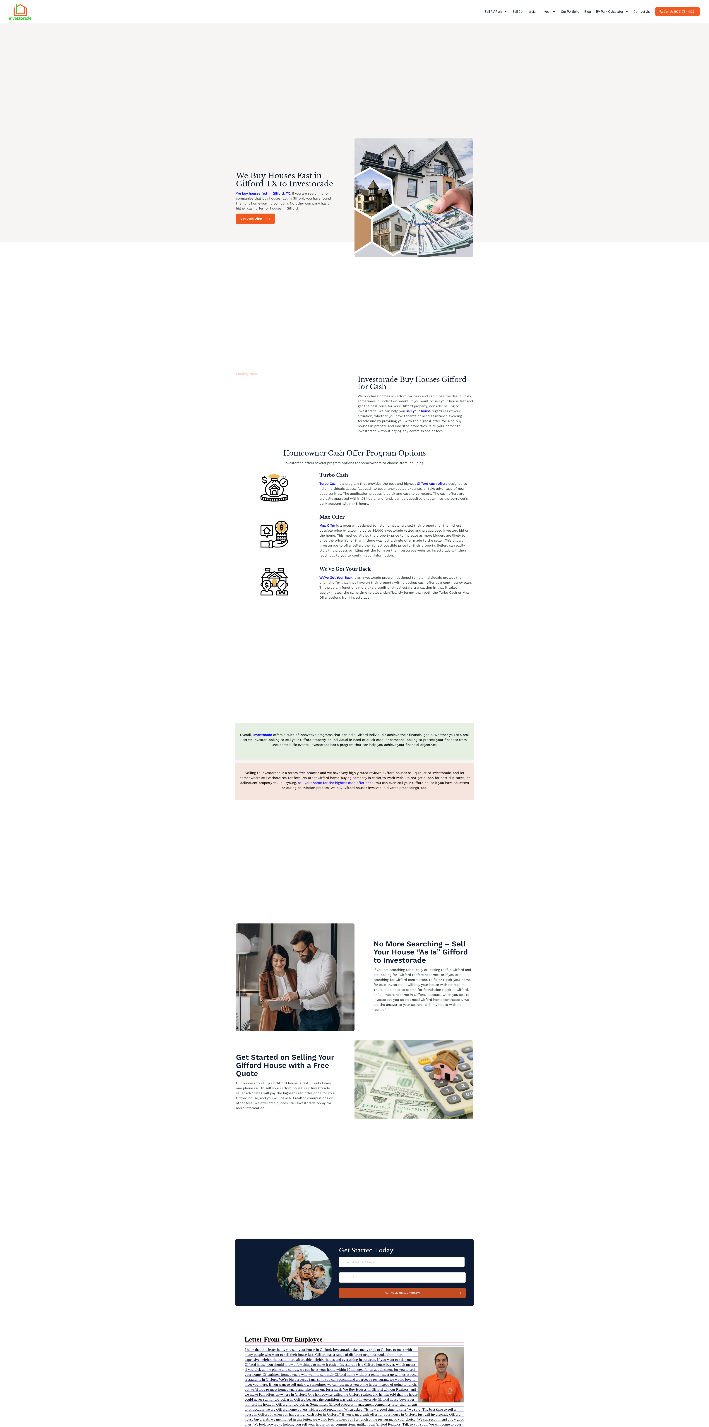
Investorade (263, 735)
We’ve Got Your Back (335, 577)
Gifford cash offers (432, 483)
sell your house (418, 411)
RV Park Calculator (609, 11)
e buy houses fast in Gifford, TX (264, 193)
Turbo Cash (328, 483)
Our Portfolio (570, 11)
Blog (587, 11)
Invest (546, 11)
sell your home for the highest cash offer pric (334, 783)
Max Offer (327, 525)
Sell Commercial (524, 11)
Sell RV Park (493, 11)
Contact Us (641, 11)
